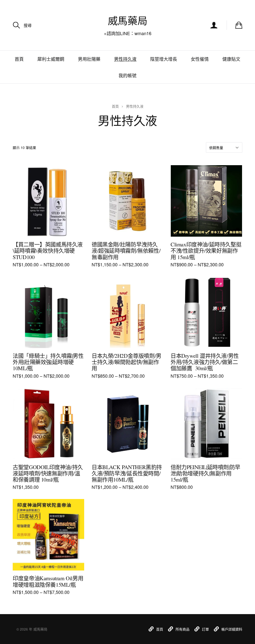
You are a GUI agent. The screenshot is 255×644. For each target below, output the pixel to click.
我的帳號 (127, 75)
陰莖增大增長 (163, 59)
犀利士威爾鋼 (50, 59)
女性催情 (200, 59)
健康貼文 (231, 59)
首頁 (19, 59)
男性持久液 (125, 59)
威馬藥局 (127, 20)
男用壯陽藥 (89, 59)
